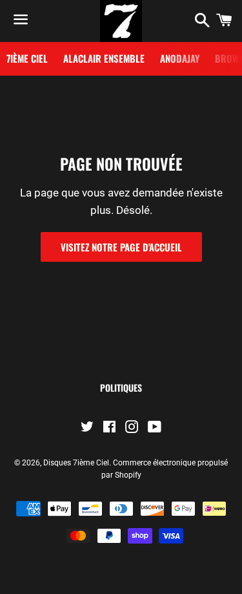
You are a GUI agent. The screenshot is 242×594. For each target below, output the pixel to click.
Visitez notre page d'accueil (121, 247)
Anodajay (179, 58)
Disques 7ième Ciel (76, 462)
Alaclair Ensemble (104, 58)
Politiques (121, 387)
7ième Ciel (27, 58)
